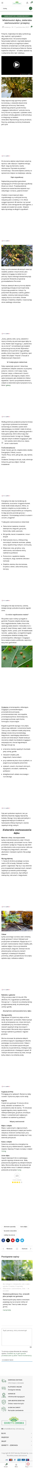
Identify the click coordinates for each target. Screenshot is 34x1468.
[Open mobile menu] (2, 3)
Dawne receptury (10, 16)
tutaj (19, 1170)
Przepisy (11, 1286)
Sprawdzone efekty (22, 16)
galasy (8, 385)
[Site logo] (17, 3)
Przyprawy (19, 1286)
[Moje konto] (27, 3)
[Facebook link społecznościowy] (3, 1240)
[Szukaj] (30, 8)
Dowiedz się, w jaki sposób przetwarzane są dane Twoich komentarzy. (17, 1354)
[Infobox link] (17, 1381)
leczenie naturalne (10, 1231)
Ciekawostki (17, 1284)
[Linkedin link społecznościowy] (17, 1240)
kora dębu (23, 1226)
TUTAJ (3, 1151)
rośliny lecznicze (9, 1235)
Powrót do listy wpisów (17, 1249)
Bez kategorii (7, 1284)
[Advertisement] (17, 142)
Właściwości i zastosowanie (12, 1288)
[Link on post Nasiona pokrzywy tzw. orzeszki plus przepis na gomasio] (17, 1270)
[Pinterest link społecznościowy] (13, 1240)
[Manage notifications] (28, 1463)
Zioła (23, 1288)
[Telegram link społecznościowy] (22, 1240)
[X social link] (8, 1240)
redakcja (8, 27)
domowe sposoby (10, 1226)
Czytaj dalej (7, 1310)
